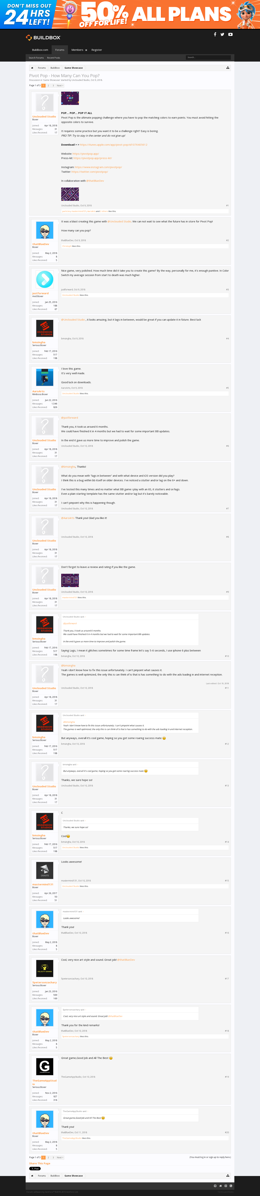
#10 (227, 656)
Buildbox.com (40, 49)
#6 (227, 446)
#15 (227, 880)
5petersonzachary (44, 982)
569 (55, 994)
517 (55, 354)
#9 (227, 592)
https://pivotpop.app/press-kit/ (93, 158)
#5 (227, 388)
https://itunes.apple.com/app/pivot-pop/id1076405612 (113, 144)
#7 (227, 508)
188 (55, 305)
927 (55, 1096)
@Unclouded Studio (119, 221)
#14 (227, 842)
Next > (60, 85)
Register (96, 49)
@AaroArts (67, 518)
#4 (227, 338)
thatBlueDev (40, 244)
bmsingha (38, 342)
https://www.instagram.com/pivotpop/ (98, 167)
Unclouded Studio (81, 80)
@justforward (69, 417)
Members (77, 49)
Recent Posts (53, 57)
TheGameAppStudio (44, 1082)
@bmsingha (68, 466)
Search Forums (36, 57)
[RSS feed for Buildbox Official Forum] (230, 1186)
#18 (227, 1031)
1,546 (54, 403)
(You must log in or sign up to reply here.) (210, 1157)
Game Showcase (51, 80)
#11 (227, 688)
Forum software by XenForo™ (52, 1192)
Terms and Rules (225, 1192)
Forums (59, 49)
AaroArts (91, 211)
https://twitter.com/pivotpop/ (90, 171)
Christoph (66, 246)
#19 (227, 1077)
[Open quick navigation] (227, 67)
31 (56, 129)
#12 (227, 744)
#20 (227, 1132)
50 (56, 896)
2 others (104, 211)
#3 (227, 289)
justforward (40, 293)
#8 (227, 537)
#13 (227, 785)
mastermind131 (78, 211)
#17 (227, 978)
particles (66, 211)
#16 (227, 933)
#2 (227, 240)
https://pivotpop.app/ (86, 153)
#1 (227, 205)
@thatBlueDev (95, 180)
